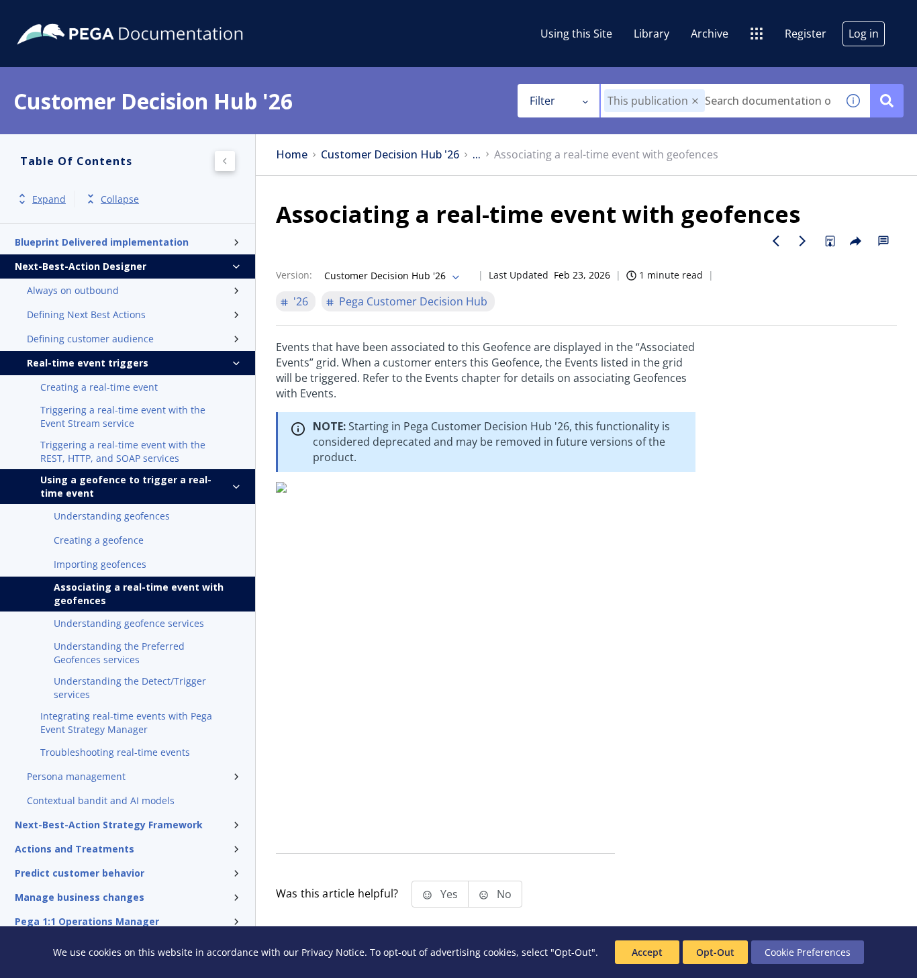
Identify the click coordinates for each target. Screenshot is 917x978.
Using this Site (576, 33)
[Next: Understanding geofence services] (802, 241)
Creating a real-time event (99, 387)
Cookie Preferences (808, 952)
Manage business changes (79, 897)
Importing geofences (100, 564)
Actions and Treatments (74, 848)
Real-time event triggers (87, 362)
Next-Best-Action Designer (80, 266)
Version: (294, 274)
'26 (300, 301)
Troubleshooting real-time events (115, 752)
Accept (647, 952)
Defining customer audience (90, 338)
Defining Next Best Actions (86, 314)
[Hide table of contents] (225, 161)
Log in (864, 33)
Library (651, 33)
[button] (695, 101)
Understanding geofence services (129, 623)
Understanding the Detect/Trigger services (130, 688)
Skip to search (162, 15)
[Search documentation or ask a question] (887, 100)
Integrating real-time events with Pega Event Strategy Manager (126, 723)
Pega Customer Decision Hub (413, 301)
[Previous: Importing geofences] (776, 241)
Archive (709, 33)
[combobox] (718, 100)
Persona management (76, 776)
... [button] (477, 154)
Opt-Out (715, 952)
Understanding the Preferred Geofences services (119, 653)
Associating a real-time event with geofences (139, 594)
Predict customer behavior (79, 873)
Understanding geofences (112, 515)
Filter (542, 100)
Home (291, 154)
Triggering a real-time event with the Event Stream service (122, 416)
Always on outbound (73, 290)
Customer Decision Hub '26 (390, 154)
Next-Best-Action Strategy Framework (109, 824)
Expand (49, 199)
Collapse (120, 199)
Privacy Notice (333, 952)
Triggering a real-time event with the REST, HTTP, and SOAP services (122, 451)
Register (805, 33)
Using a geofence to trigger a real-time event (125, 486)
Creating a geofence (99, 540)
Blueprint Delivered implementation (102, 242)
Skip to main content (59, 15)
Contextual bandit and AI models (101, 800)
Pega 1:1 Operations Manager (87, 921)
